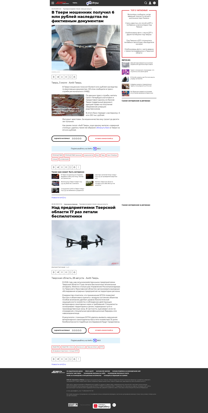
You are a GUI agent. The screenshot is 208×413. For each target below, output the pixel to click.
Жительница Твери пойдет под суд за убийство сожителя (71, 182)
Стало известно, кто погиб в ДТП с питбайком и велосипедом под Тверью (139, 25)
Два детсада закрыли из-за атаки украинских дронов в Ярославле (141, 63)
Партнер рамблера (85, 405)
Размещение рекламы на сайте (94, 373)
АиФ (67, 267)
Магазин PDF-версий (103, 371)
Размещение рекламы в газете (118, 373)
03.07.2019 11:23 (56, 9)
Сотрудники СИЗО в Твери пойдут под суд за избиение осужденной (72, 189)
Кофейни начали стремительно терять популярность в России (141, 85)
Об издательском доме (75, 371)
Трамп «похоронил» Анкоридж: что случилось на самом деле (142, 70)
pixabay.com (56, 72)
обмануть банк (103, 128)
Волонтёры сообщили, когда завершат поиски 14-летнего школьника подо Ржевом (139, 16)
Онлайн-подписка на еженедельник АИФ (126, 371)
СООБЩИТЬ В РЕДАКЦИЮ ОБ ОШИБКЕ (115, 375)
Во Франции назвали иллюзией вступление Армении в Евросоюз (141, 92)
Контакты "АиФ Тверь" (74, 373)
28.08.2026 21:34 (57, 204)
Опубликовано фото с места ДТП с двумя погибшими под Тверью (139, 34)
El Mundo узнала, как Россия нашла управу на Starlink (142, 78)
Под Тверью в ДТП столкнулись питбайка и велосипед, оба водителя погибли (139, 42)
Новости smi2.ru (59, 198)
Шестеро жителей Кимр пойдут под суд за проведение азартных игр (106, 176)
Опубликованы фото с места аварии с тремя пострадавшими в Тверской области (139, 51)
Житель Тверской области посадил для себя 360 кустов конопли (105, 183)
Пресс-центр (89, 371)
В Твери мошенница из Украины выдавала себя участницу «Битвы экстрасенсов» (72, 176)
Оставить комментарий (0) (104, 138)
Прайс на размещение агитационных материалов (84, 375)
